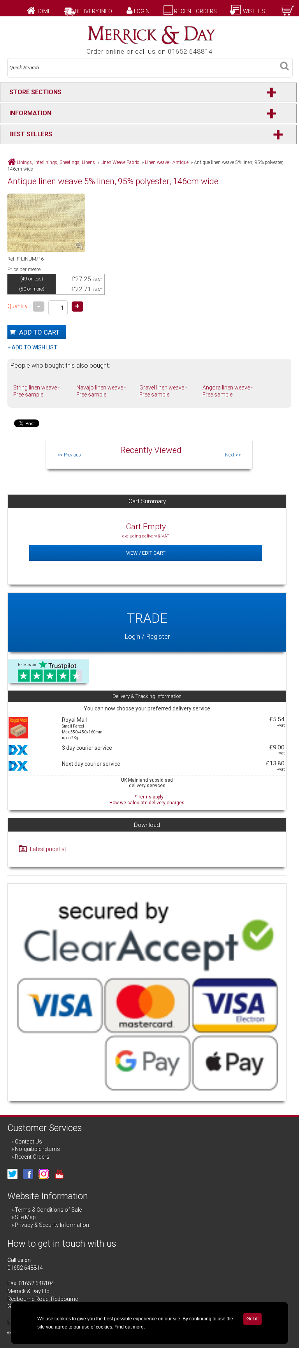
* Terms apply (147, 799)
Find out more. (129, 1327)
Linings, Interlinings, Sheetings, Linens (56, 162)
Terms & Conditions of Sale (48, 1210)
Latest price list (48, 849)
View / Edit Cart (145, 553)
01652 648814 (25, 1268)
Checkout (267, 19)
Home (43, 11)
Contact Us (28, 1141)
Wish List (255, 11)
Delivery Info (93, 11)
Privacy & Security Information (52, 1225)
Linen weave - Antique (166, 162)
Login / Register (147, 625)
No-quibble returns (37, 1149)
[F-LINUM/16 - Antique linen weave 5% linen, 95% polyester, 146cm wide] (49, 224)
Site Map (25, 1217)
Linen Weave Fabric (119, 162)
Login (142, 11)
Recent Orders (195, 11)
